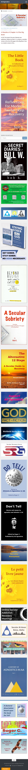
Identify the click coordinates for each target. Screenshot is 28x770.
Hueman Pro (20, 765)
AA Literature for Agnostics (9, 28)
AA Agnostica (5, 2)
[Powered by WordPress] (10, 765)
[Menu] (26, 2)
